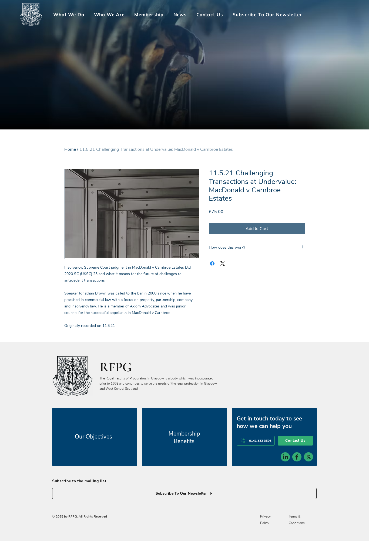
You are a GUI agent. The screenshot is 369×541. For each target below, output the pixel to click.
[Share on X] (222, 263)
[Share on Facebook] (212, 263)
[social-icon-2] (296, 456)
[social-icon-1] (285, 456)
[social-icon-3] (308, 456)
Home (70, 149)
